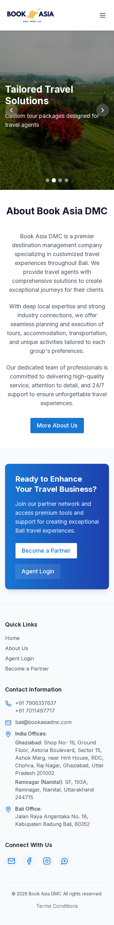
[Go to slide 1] (47, 180)
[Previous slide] (11, 110)
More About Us (57, 425)
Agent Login (38, 571)
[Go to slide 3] (60, 180)
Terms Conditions (57, 906)
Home (12, 638)
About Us (16, 648)
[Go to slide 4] (66, 180)
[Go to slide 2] (54, 180)
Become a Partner (46, 550)
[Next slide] (102, 110)
